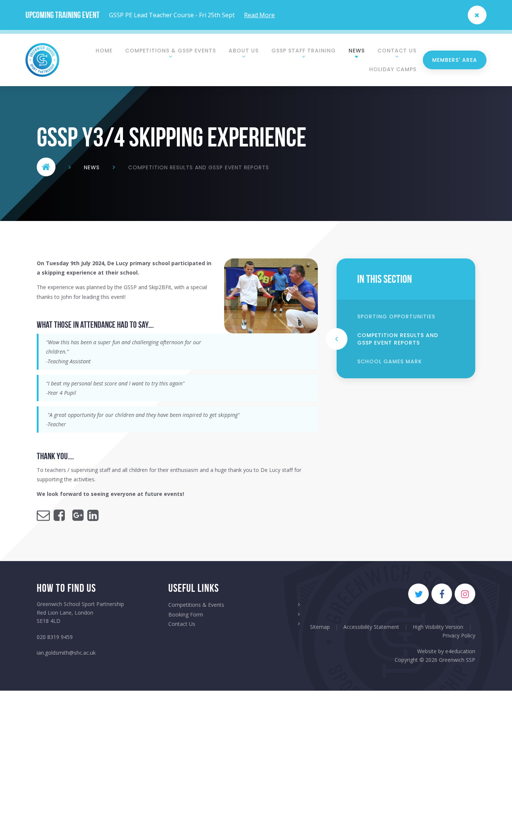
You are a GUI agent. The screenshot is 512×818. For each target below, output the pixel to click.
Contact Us (181, 623)
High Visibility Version (438, 626)
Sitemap (320, 626)
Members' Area (454, 60)
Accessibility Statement (371, 626)
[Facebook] (441, 594)
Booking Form (185, 614)
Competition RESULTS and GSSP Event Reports (198, 167)
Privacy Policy (458, 635)
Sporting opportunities (396, 316)
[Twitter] (418, 594)
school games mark (389, 361)
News (92, 167)
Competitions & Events (196, 604)
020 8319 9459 (55, 636)
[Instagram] (465, 594)
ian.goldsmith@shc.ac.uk (66, 652)
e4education (460, 651)
